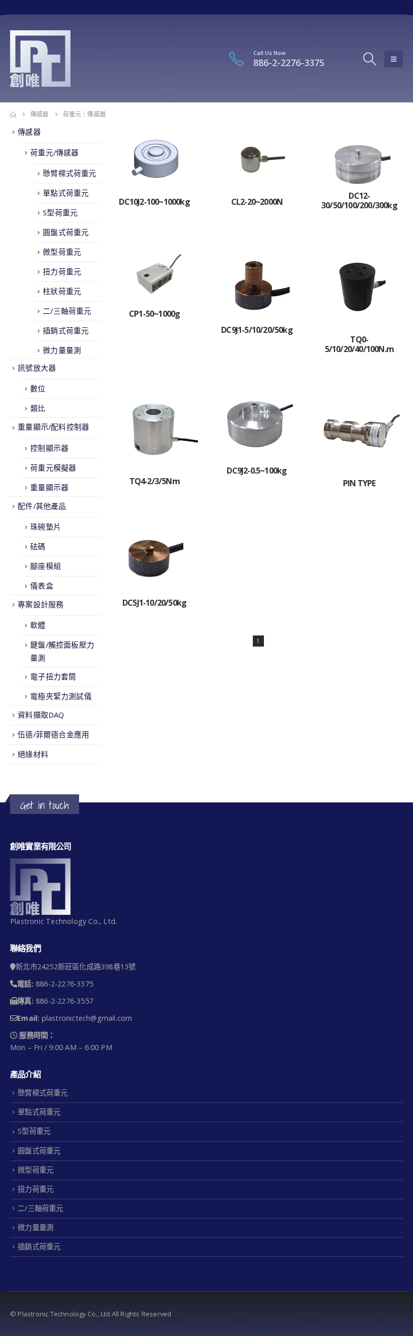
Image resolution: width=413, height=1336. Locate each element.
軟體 (37, 625)
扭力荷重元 (62, 271)
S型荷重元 (60, 212)
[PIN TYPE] (359, 430)
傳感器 (29, 132)
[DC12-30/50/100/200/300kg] (359, 156)
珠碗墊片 (45, 526)
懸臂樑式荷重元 (69, 173)
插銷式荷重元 (66, 330)
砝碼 (37, 546)
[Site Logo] (40, 58)
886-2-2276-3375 (288, 62)
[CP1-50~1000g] (154, 273)
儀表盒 (41, 585)
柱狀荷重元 (62, 291)
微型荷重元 (62, 252)
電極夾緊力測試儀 (61, 696)
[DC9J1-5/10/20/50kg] (256, 281)
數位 (37, 388)
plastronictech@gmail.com (87, 1018)
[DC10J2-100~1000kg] (154, 159)
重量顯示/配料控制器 (53, 427)
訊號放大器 (37, 368)
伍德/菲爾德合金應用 (53, 734)
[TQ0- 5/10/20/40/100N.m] (359, 286)
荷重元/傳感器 (54, 152)
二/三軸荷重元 (67, 311)
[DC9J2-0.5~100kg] (256, 424)
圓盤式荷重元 (66, 232)
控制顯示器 (49, 448)
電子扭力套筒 (53, 676)
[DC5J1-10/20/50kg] (154, 557)
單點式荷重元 (66, 193)
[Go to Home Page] (13, 114)
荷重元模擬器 (53, 467)
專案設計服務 (40, 604)
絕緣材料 (33, 754)
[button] (370, 59)
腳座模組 (45, 566)
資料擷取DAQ (41, 715)
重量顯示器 (49, 487)
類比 (37, 408)
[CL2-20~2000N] (256, 159)
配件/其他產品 (42, 506)
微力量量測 (62, 350)
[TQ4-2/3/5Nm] (154, 429)
